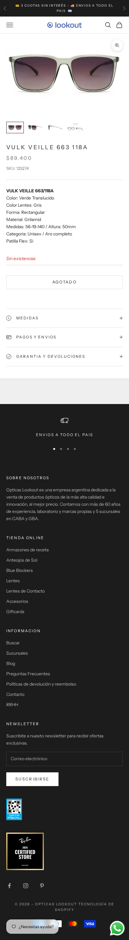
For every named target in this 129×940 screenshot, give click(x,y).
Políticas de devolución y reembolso (41, 684)
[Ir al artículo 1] (15, 127)
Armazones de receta (27, 550)
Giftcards (15, 611)
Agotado (64, 281)
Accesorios (17, 601)
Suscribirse (32, 778)
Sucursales (17, 653)
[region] (64, 427)
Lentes (13, 580)
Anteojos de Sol (21, 560)
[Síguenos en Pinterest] (42, 886)
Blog (10, 663)
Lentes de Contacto (25, 591)
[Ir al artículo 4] (75, 127)
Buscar (13, 643)
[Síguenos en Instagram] (26, 886)
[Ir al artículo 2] (35, 127)
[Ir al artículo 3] (55, 127)
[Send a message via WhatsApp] (117, 928)
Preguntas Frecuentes (28, 674)
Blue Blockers (19, 570)
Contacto (15, 694)
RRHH (12, 704)
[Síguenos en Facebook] (9, 886)
